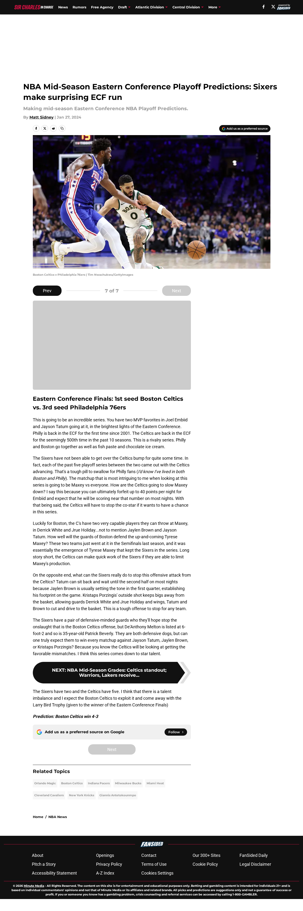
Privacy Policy (109, 864)
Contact (148, 855)
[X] (273, 7)
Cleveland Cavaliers (49, 795)
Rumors (79, 7)
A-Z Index (105, 873)
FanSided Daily (254, 855)
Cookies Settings (157, 873)
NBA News (57, 817)
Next (176, 290)
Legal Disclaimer (255, 864)
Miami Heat (155, 783)
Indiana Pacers (99, 783)
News (63, 7)
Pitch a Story (44, 864)
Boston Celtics (72, 783)
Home (38, 817)
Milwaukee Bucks (128, 783)
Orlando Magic (45, 783)
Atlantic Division (149, 7)
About (37, 855)
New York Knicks (81, 795)
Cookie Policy (205, 864)
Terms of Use (154, 864)
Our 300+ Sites (206, 855)
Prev (47, 290)
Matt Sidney (41, 117)
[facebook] (264, 7)
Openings (105, 855)
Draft (122, 7)
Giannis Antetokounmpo (117, 795)
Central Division (186, 7)
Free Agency (102, 7)
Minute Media (34, 886)
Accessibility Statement (54, 873)
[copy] (62, 128)
